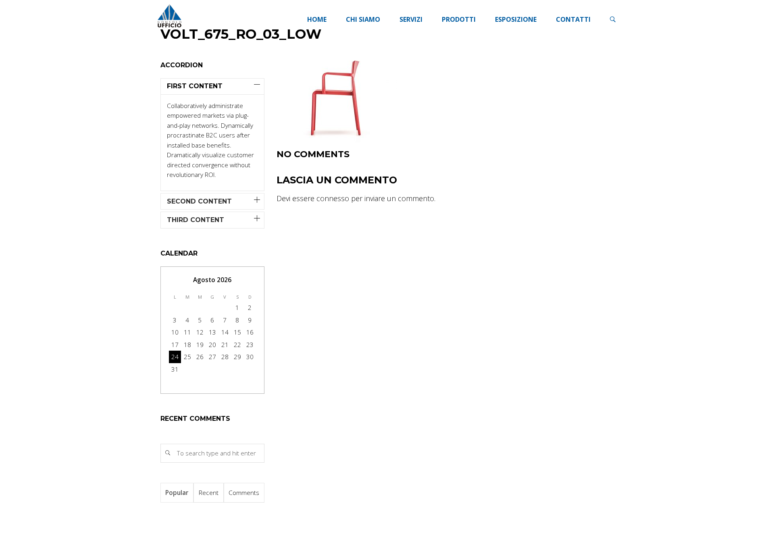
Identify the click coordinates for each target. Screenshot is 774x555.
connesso (332, 198)
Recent (208, 492)
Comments (244, 492)
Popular (176, 492)
